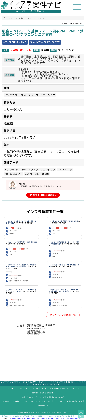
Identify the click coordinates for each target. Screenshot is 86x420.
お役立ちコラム (27, 397)
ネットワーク (65, 169)
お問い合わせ (64, 388)
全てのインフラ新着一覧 (63, 314)
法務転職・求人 (43, 405)
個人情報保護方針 (38, 393)
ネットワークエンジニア (41, 95)
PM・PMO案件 (59, 401)
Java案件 (16, 401)
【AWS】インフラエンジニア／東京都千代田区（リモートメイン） (21, 290)
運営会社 (50, 393)
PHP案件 (25, 401)
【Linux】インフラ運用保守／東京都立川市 (21, 242)
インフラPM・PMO (15, 95)
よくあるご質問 (52, 388)
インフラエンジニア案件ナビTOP (19, 388)
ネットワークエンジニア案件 (41, 401)
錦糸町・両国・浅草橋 (37, 173)
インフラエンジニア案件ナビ (31, 11)
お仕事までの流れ (38, 388)
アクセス (75, 388)
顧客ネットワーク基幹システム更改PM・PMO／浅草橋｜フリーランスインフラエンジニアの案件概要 (38, 416)
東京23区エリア (14, 173)
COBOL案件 (6, 401)
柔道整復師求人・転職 (74, 401)
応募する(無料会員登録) (43, 195)
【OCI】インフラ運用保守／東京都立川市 (63, 221)
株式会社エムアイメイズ (55, 397)
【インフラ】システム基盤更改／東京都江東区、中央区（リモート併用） (21, 265)
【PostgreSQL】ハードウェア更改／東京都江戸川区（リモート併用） (64, 290)
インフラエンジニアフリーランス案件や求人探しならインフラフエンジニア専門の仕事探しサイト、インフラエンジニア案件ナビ (45, 418)
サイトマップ (40, 397)
